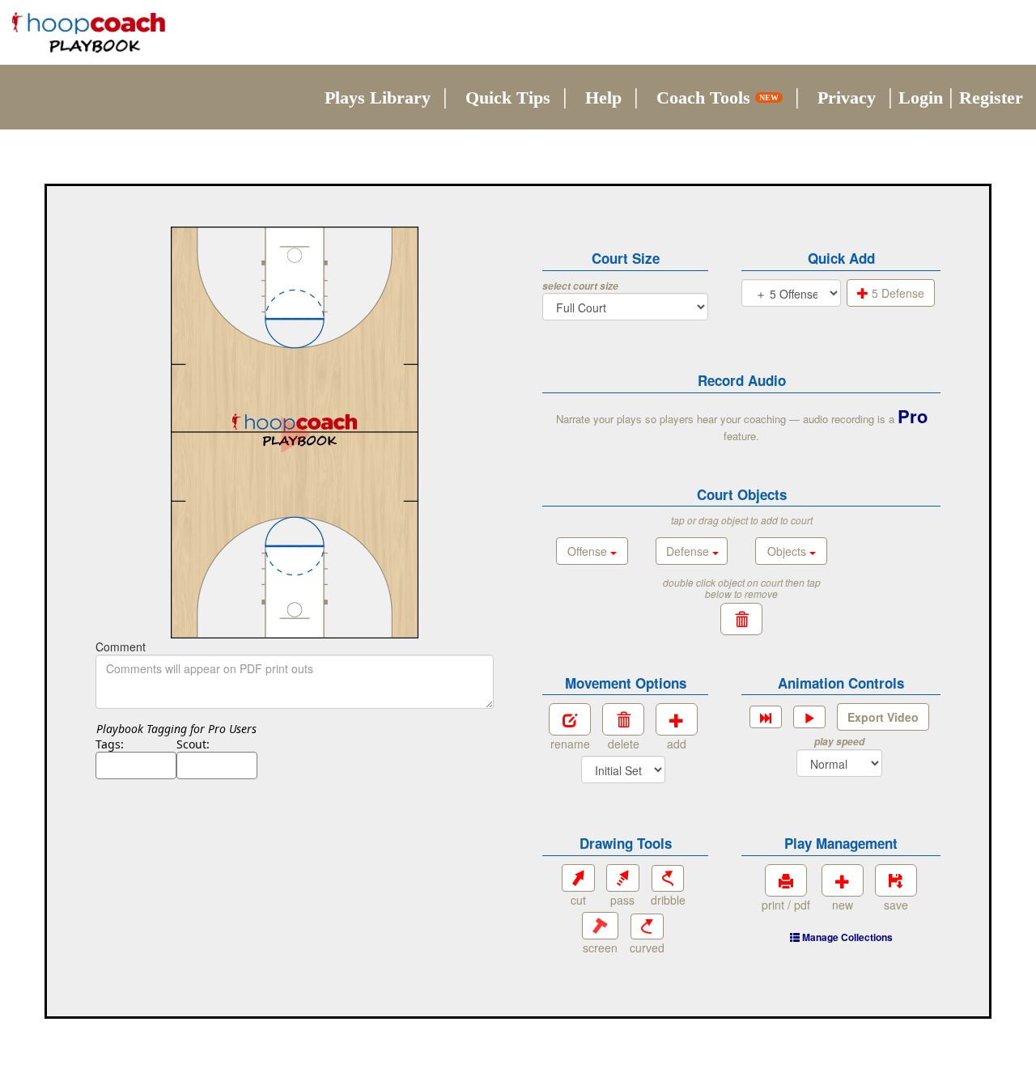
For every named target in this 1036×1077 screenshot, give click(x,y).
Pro (913, 416)
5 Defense (896, 293)
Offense (588, 551)
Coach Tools (717, 97)
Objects (788, 551)
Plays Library (378, 97)
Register (991, 97)
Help (603, 97)
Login (920, 97)
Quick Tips (507, 97)
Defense (689, 551)
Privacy (846, 97)
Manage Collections (846, 937)
